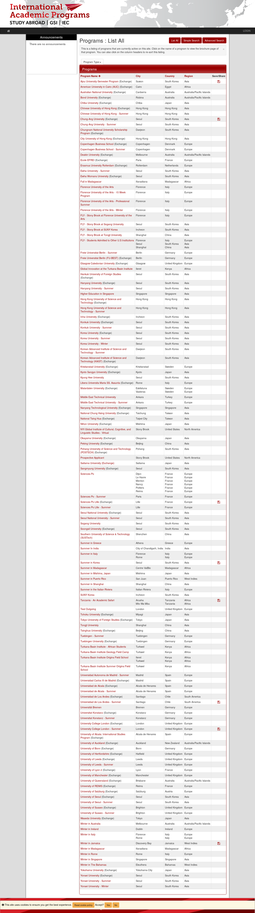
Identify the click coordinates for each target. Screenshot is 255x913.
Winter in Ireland (89, 829)
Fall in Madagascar (90, 181)
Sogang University (90, 523)
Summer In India (89, 548)
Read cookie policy (83, 904)
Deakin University (90, 154)
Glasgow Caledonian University (97, 263)
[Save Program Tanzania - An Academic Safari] (219, 600)
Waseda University (90, 818)
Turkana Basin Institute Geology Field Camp (104, 652)
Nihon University (89, 424)
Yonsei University (89, 875)
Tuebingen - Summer (92, 636)
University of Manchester (94, 775)
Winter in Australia (90, 823)
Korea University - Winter (94, 343)
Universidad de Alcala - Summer (98, 691)
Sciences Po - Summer (93, 496)
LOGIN (246, 30)
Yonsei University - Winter (94, 886)
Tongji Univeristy (89, 625)
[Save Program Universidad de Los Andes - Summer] (219, 702)
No (115, 904)
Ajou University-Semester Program (99, 81)
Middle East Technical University (98, 397)
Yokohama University (92, 870)
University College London (94, 723)
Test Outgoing (88, 609)
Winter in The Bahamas (93, 864)
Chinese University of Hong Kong (98, 108)
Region (188, 76)
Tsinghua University (91, 630)
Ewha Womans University (94, 176)
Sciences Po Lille (89, 502)
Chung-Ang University (92, 119)
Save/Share (218, 76)
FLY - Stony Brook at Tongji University (101, 235)
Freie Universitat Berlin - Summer (98, 252)
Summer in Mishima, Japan (95, 573)
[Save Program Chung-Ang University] (219, 119)
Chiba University (89, 103)
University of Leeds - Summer (96, 764)
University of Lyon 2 (91, 770)
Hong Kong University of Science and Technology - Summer (100, 309)
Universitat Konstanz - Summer (97, 718)
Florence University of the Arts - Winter (101, 210)
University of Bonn (90, 748)
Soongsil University (90, 528)
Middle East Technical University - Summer (104, 402)
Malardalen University (92, 388)
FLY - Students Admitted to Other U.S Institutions (107, 240)
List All (174, 40)
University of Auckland (92, 743)
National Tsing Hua (90, 418)
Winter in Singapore (91, 859)
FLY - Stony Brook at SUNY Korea (99, 229)
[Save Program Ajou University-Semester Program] (219, 82)
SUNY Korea (87, 594)
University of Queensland (94, 780)
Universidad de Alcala (92, 685)
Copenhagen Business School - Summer (102, 149)
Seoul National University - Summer (100, 518)
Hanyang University (91, 283)
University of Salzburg (92, 791)
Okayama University (91, 438)
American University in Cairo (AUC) (99, 86)
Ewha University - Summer (95, 170)
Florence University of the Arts (97, 187)
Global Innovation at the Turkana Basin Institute (106, 268)
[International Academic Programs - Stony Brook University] (127, 14)
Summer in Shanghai (92, 584)
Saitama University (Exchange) (97, 463)
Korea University (89, 333)
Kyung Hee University (92, 377)
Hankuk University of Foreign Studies (100, 274)
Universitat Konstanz (91, 712)
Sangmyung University (92, 468)
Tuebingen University (92, 641)
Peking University (89, 443)
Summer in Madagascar (93, 568)
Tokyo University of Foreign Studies (99, 619)
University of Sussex (91, 807)
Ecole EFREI (87, 160)
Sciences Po (87, 473)
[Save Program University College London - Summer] (219, 729)
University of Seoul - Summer (96, 802)
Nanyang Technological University (99, 407)
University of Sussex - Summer (97, 813)
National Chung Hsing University (98, 413)
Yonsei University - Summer (95, 880)
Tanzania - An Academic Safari (97, 600)
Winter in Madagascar (92, 848)
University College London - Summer (100, 728)
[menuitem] (51, 54)
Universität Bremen (90, 707)
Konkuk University (90, 322)
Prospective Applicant (92, 457)
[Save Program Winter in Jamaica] (219, 843)
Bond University (89, 97)
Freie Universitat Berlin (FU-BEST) (99, 258)
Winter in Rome (88, 854)
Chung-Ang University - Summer (98, 124)
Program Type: (91, 62)
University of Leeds (90, 759)
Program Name (89, 76)
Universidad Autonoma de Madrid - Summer (104, 675)
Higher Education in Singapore (97, 293)
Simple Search (191, 40)
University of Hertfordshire (94, 753)
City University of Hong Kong (96, 138)
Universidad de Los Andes (94, 696)
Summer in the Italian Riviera (96, 589)
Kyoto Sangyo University (93, 372)
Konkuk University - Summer (96, 327)
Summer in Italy (89, 553)
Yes (108, 904)
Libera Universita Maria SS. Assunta (100, 382)
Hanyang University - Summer (96, 288)
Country (170, 76)
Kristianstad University (92, 366)
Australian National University (96, 92)
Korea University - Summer (95, 338)
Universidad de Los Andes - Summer (100, 702)
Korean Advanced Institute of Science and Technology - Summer (103, 350)
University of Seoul (90, 796)
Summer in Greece (90, 543)
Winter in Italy (87, 834)
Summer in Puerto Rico (93, 578)
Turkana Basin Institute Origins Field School (104, 657)
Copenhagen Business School (96, 144)
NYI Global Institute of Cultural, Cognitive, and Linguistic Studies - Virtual (105, 430)
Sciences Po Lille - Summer (95, 507)
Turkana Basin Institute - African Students (103, 646)
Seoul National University (94, 512)
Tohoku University (90, 614)
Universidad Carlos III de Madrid (98, 680)
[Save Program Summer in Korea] (219, 563)
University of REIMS (91, 786)
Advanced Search (214, 40)
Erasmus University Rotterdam (97, 165)
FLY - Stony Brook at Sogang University (102, 224)
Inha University (88, 316)
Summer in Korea (90, 562)
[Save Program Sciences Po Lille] (219, 502)
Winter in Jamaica (90, 843)
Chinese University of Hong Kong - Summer (104, 113)
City (138, 76)
